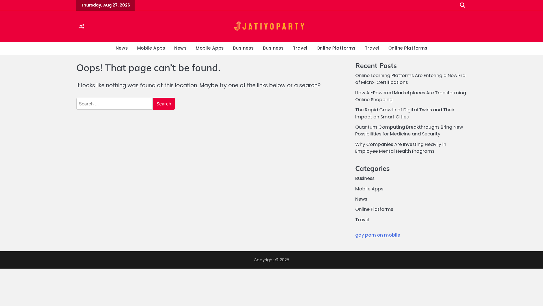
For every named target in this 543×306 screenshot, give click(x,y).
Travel (300, 48)
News (122, 48)
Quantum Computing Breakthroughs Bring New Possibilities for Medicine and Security (409, 130)
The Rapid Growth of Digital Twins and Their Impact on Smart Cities (404, 113)
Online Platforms (336, 48)
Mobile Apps (151, 48)
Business (243, 48)
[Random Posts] (81, 27)
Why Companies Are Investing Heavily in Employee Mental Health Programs (400, 147)
